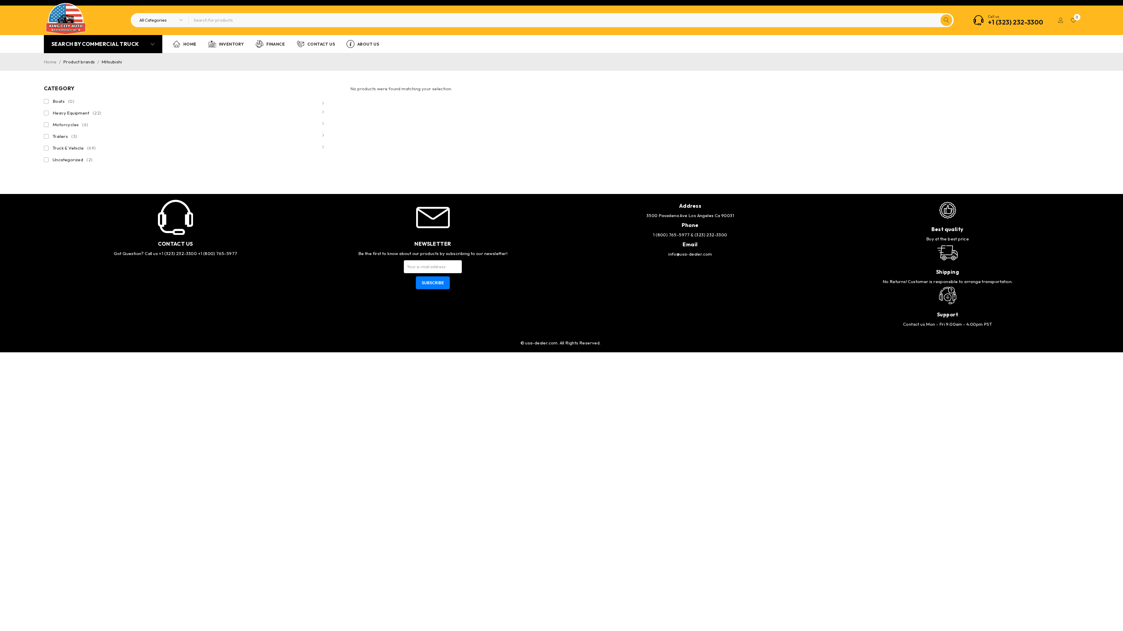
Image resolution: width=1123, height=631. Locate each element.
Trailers (65, 136)
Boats (63, 101)
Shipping (947, 271)
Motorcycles (70, 124)
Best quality (947, 229)
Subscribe (433, 282)
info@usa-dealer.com (690, 254)
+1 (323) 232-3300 (1015, 22)
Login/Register (1060, 20)
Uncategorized (72, 159)
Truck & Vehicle (74, 148)
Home (50, 62)
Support (947, 314)
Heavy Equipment (77, 113)
